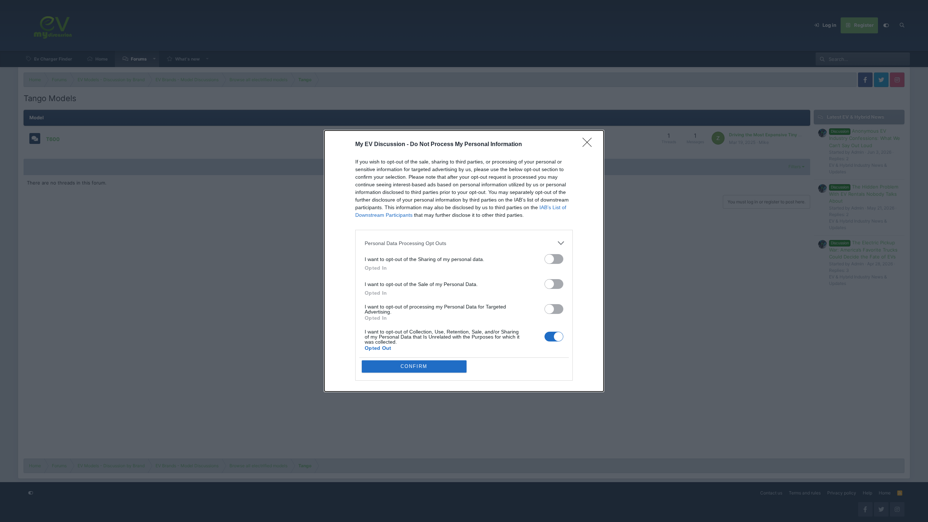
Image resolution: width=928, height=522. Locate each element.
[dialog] (464, 261)
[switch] (553, 259)
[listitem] (464, 243)
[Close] (589, 145)
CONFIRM (414, 366)
